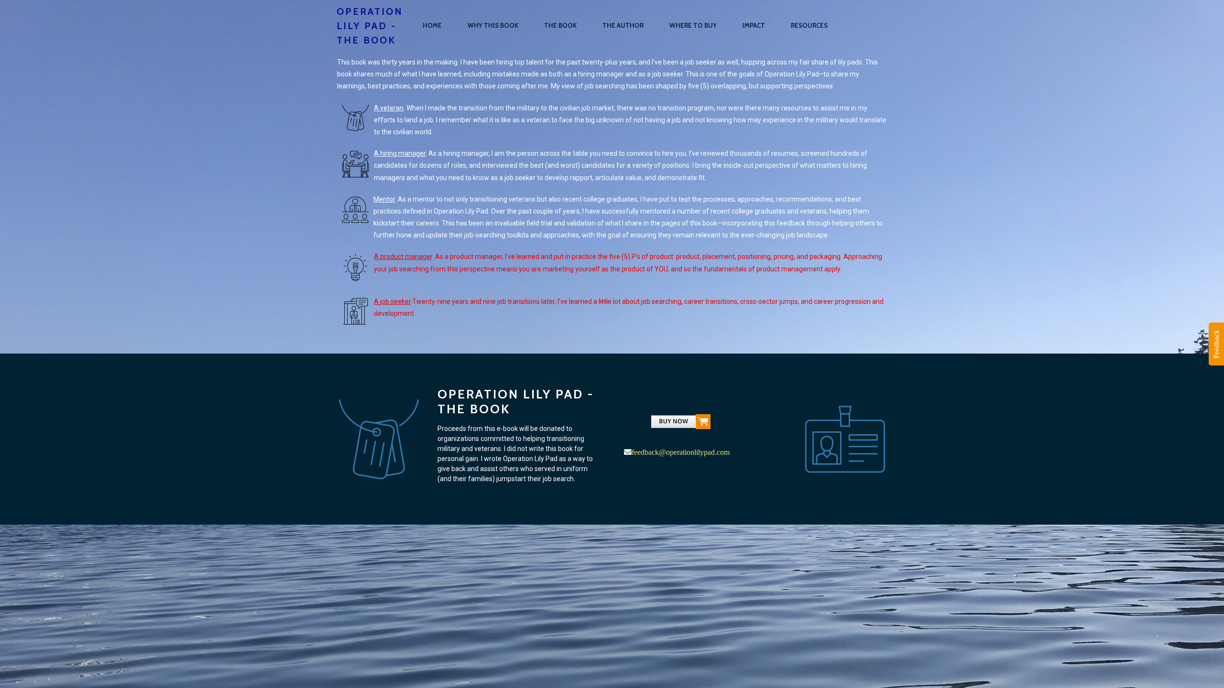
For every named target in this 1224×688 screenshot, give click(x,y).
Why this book (493, 25)
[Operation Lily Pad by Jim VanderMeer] (680, 423)
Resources (809, 25)
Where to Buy (693, 25)
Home (432, 25)
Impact (754, 25)
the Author (623, 25)
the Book (560, 25)
